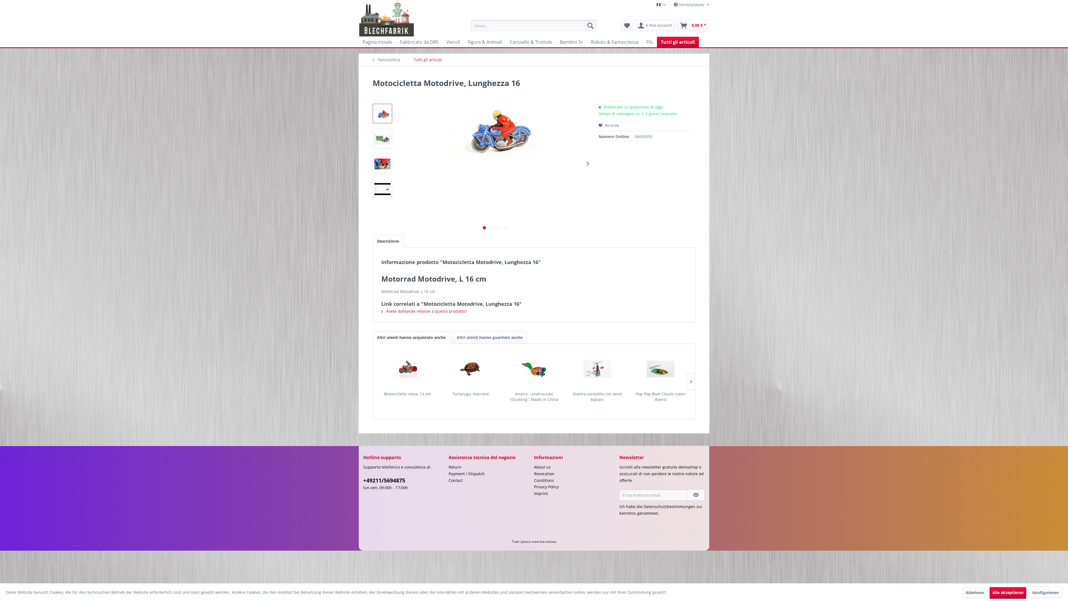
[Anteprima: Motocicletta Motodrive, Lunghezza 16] (382, 113)
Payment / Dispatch (467, 473)
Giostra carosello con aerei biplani (597, 396)
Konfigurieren (1045, 592)
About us (542, 467)
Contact (456, 480)
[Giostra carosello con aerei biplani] (597, 368)
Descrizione (388, 241)
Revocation (544, 473)
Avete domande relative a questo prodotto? (426, 311)
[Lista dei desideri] (627, 25)
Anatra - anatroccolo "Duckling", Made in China (534, 396)
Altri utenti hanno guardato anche (490, 337)
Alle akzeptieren (1008, 592)
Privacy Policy (546, 486)
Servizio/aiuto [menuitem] (691, 4)
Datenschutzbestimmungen (669, 506)
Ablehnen (975, 592)
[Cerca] (590, 25)
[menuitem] (533, 25)
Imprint (541, 493)
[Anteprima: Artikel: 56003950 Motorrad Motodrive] (382, 188)
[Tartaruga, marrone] (471, 368)
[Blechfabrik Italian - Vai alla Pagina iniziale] (387, 18)
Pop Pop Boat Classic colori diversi (661, 396)
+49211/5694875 (384, 480)
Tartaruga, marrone (471, 393)
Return (455, 467)
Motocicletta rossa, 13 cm (407, 393)
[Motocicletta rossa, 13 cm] (407, 368)
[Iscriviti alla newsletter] (696, 495)
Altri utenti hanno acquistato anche (411, 337)
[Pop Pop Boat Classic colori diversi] (660, 368)
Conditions (544, 480)
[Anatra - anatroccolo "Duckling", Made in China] (534, 368)
